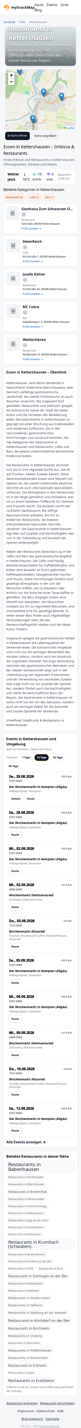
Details (16, 799)
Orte (64, 4)
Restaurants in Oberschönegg (27, 1206)
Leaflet (70, 128)
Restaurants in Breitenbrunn (26, 1254)
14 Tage (41, 757)
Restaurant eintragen (22, 1403)
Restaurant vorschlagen (57, 1403)
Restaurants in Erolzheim (31, 1380)
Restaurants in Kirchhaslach (26, 1177)
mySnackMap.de (49, 1426)
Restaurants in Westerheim (28, 1358)
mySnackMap (21, 7)
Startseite (9, 22)
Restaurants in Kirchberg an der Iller (30, 1261)
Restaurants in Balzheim (23, 1291)
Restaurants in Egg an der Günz (28, 1220)
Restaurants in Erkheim (27, 1365)
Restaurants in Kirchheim (28, 1328)
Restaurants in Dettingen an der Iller (38, 1276)
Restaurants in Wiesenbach (25, 1283)
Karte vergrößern (45, 136)
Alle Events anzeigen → (26, 1142)
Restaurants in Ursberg (25, 1336)
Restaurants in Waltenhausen (25, 1213)
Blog (38, 10)
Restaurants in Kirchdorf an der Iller (39, 1320)
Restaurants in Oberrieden (24, 1343)
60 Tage (13, 766)
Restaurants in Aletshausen (24, 1234)
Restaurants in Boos (51, 1268)
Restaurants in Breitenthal (27, 1191)
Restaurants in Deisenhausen (25, 1227)
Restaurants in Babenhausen (24, 1166)
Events (52, 4)
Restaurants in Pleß (20, 1268)
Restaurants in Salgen (21, 1373)
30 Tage (58, 757)
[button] (43, 92)
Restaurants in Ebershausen (26, 1184)
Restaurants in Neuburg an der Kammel (37, 1313)
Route (31, 799)
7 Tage (26, 757)
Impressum (25, 1411)
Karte (39, 4)
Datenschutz (46, 1411)
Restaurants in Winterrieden (26, 1199)
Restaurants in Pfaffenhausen (30, 1350)
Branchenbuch (32, 1419)
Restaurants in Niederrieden (29, 1298)
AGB (60, 1411)
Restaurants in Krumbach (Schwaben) (33, 1244)
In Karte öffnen (17, 135)
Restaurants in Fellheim (25, 1305)
